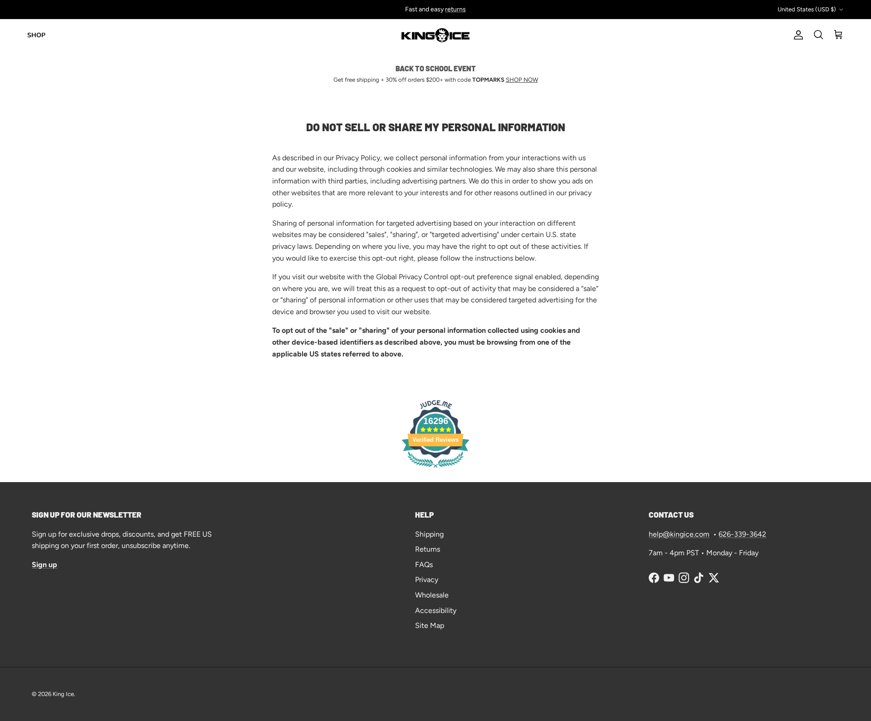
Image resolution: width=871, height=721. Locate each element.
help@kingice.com (679, 534)
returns (455, 9)
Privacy (426, 579)
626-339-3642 (742, 534)
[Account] (796, 35)
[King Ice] (435, 35)
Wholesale (432, 595)
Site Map (429, 625)
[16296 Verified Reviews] (435, 469)
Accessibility (435, 610)
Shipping (429, 534)
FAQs (424, 564)
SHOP (36, 35)
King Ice (63, 694)
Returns (427, 549)
